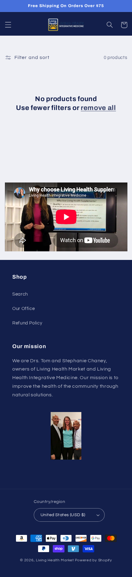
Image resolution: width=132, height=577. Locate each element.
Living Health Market (55, 560)
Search (20, 294)
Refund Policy (27, 323)
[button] (8, 25)
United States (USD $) (63, 515)
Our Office (23, 308)
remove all (98, 108)
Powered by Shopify (93, 560)
